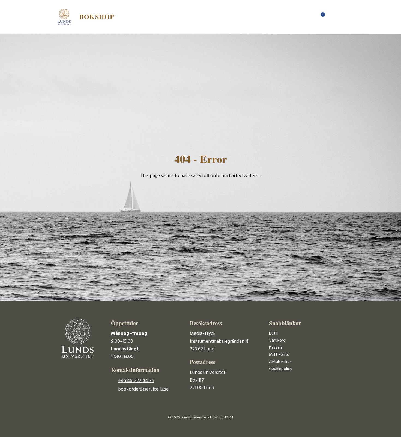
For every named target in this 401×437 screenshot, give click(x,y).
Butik (273, 333)
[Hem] (309, 16)
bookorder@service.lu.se (143, 389)
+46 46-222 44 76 (136, 381)
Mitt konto (279, 354)
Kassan (275, 347)
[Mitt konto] (331, 16)
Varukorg (277, 340)
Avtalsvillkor (280, 361)
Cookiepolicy (280, 369)
